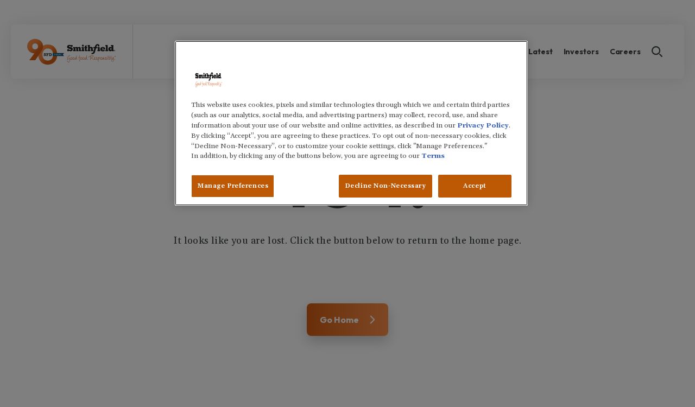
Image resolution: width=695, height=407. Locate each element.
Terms (433, 155)
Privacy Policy (483, 125)
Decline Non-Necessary (385, 186)
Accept (474, 186)
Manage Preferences (232, 186)
